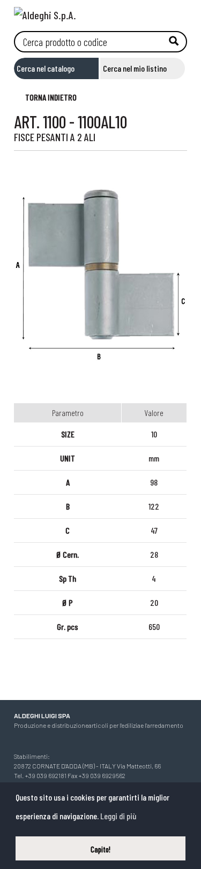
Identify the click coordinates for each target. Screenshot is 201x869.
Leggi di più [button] (118, 816)
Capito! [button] (100, 849)
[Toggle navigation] (179, 12)
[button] (45, 96)
